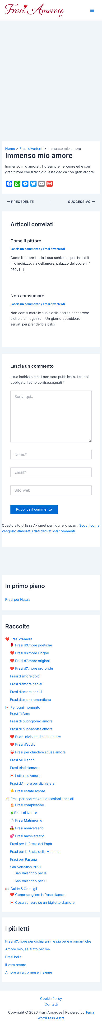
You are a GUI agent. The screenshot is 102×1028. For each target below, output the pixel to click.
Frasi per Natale (17, 599)
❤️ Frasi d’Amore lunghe (29, 653)
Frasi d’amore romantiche (30, 700)
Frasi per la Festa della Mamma (35, 852)
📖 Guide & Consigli (21, 889)
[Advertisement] (51, 74)
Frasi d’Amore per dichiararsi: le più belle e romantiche (48, 941)
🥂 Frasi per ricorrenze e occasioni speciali (39, 799)
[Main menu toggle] (92, 10)
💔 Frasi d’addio (23, 744)
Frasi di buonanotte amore (31, 729)
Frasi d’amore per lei (26, 684)
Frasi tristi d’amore (24, 768)
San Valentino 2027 (25, 867)
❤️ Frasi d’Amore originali (30, 661)
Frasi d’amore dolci (25, 676)
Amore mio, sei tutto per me (27, 949)
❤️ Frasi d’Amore (18, 639)
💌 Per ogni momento (22, 707)
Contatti (51, 1004)
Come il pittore (25, 240)
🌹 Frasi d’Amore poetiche (31, 645)
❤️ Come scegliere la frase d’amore (38, 895)
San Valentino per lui (31, 881)
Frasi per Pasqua (23, 859)
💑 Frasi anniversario (27, 828)
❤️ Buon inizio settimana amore (35, 737)
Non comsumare (27, 295)
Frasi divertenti (54, 249)
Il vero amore (15, 965)
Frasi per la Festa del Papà (31, 844)
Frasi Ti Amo (20, 713)
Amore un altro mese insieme (28, 972)
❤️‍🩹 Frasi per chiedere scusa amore (37, 752)
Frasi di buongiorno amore (31, 721)
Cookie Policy (51, 999)
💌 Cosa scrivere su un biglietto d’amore (42, 902)
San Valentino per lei (31, 873)
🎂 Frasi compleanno (27, 805)
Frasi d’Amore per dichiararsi (32, 783)
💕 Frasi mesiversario (27, 836)
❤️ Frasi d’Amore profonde (31, 668)
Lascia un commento (25, 249)
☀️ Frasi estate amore (27, 791)
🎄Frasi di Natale (23, 813)
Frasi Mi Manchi (22, 760)
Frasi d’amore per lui (26, 692)
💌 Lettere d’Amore (25, 776)
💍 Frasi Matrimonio (26, 820)
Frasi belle (13, 957)
